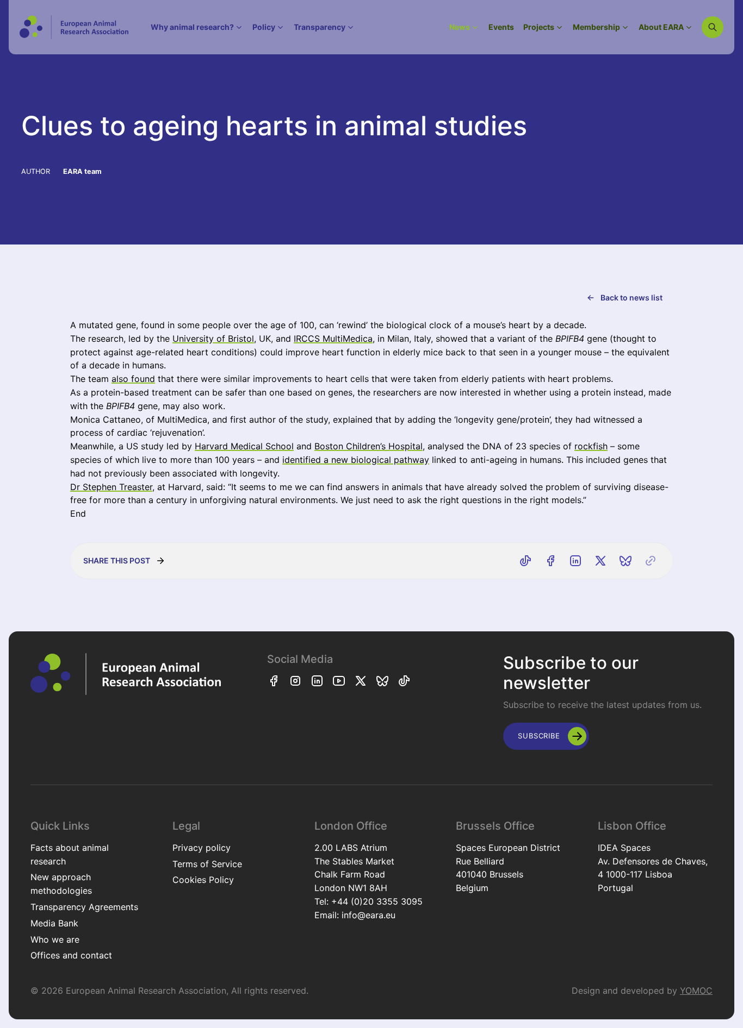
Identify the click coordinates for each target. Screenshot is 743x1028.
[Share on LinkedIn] (575, 560)
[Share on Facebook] (550, 560)
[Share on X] (600, 560)
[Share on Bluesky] (625, 560)
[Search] (712, 27)
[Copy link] (650, 560)
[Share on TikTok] (525, 560)
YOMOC (696, 990)
